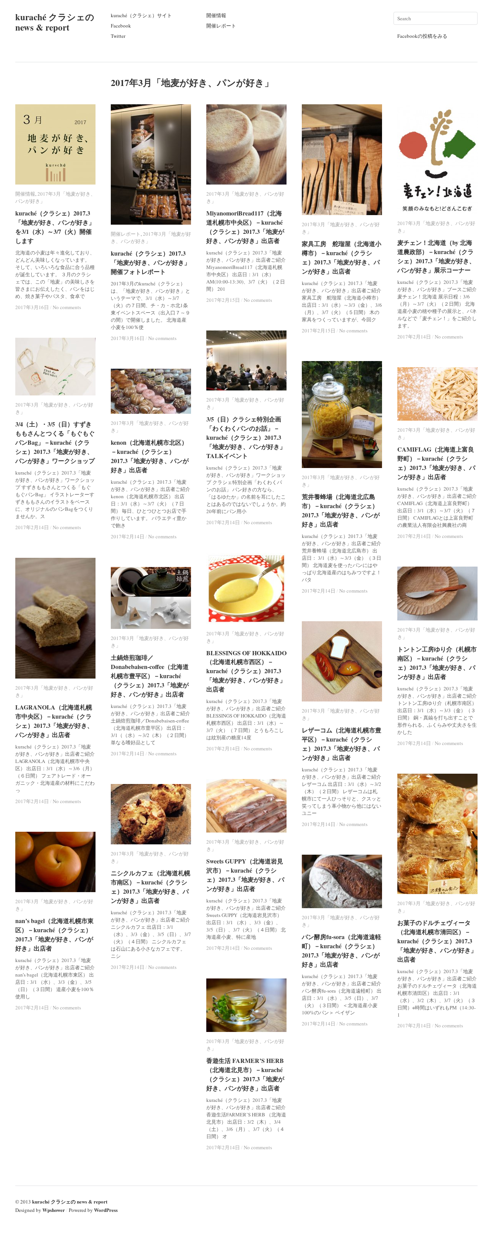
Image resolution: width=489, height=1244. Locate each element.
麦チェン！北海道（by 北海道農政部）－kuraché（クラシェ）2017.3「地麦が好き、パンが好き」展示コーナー (436, 256)
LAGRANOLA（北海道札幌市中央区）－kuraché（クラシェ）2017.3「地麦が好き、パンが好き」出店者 (54, 721)
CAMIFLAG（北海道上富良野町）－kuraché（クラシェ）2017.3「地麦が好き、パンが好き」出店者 (436, 463)
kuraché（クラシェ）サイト (141, 15)
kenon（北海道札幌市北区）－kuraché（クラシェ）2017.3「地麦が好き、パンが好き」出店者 (150, 456)
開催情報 (216, 15)
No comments (162, 338)
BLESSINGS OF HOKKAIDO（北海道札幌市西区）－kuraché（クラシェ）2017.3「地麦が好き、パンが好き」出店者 (246, 670)
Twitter (118, 35)
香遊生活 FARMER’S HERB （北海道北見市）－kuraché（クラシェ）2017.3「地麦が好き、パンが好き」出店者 (245, 1074)
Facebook (121, 25)
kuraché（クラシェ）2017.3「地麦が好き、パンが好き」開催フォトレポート (150, 262)
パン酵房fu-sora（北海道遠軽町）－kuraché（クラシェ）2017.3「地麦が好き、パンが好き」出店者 (341, 950)
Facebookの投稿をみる (422, 35)
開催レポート (221, 25)
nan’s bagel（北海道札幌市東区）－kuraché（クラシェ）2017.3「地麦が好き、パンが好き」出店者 (54, 934)
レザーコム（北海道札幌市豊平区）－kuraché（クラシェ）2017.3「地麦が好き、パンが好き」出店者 (341, 744)
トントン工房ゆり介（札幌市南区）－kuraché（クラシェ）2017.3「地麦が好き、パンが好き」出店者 (437, 663)
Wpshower (53, 1209)
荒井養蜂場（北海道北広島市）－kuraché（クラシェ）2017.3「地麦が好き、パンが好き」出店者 (341, 510)
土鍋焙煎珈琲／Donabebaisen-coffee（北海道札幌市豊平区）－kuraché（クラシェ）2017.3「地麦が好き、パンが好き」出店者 (150, 675)
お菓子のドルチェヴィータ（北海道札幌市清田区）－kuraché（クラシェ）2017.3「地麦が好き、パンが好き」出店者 (437, 941)
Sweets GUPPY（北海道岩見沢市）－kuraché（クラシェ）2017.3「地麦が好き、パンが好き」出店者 (245, 875)
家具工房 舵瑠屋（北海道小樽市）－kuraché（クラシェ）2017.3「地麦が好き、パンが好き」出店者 (341, 257)
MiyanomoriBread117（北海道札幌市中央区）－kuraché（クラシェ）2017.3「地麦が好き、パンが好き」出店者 (245, 227)
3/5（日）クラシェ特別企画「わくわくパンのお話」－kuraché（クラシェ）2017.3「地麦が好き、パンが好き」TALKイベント (246, 437)
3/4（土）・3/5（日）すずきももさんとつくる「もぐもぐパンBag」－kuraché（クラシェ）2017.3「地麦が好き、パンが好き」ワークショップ (55, 442)
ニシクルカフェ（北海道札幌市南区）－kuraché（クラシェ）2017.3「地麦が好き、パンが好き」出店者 (150, 886)
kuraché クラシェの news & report (54, 22)
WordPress (106, 1209)
